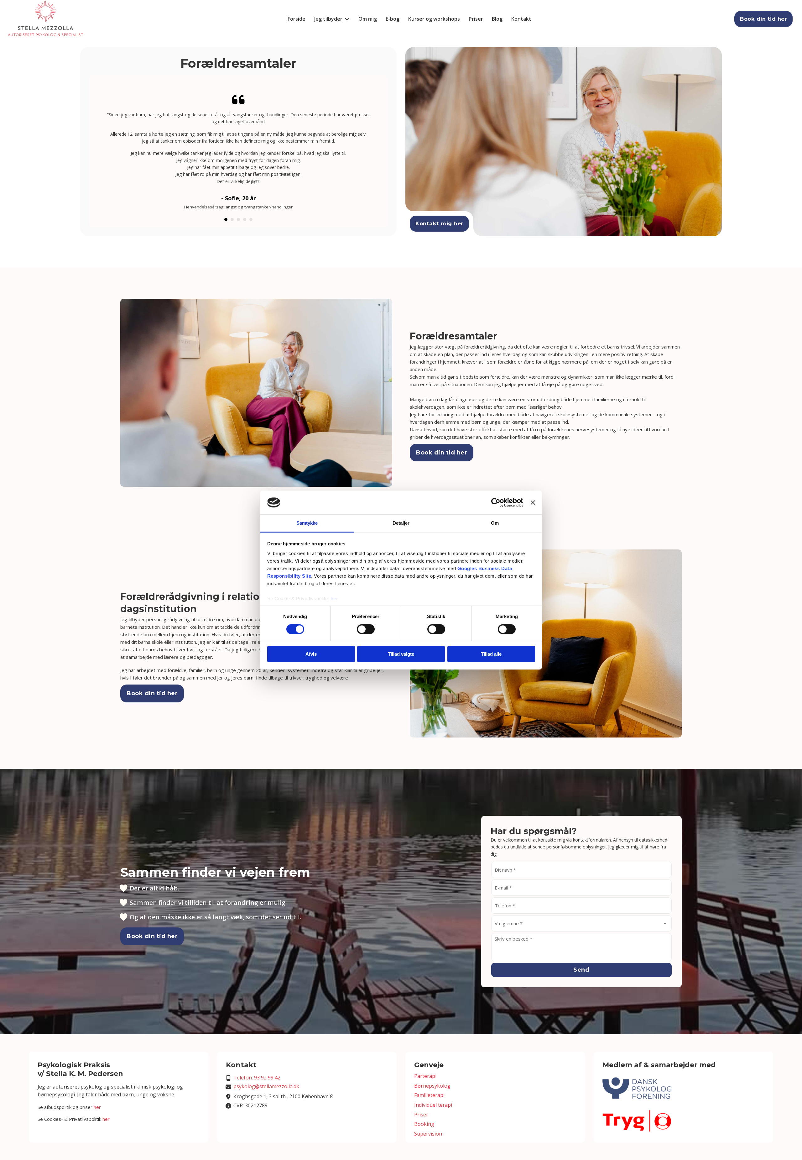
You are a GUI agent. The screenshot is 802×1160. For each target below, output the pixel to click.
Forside (296, 18)
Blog (497, 18)
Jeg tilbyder (328, 18)
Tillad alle (491, 654)
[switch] (366, 629)
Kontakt (521, 18)
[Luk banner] (533, 502)
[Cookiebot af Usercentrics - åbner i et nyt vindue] (495, 502)
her (334, 598)
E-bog (392, 18)
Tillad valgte (401, 654)
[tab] (225, 219)
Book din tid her (763, 19)
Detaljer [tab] (401, 523)
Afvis (311, 654)
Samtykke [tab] (307, 523)
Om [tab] (495, 523)
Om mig (367, 18)
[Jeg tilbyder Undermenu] (347, 19)
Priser (476, 18)
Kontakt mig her (439, 223)
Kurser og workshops (434, 18)
